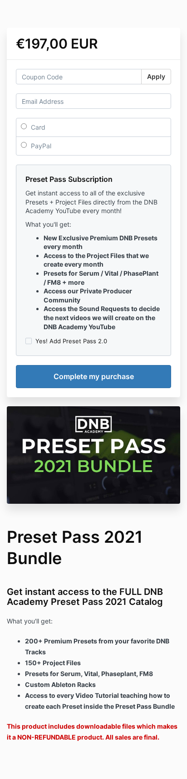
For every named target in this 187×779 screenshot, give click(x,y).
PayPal (40, 146)
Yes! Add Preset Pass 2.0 (71, 341)
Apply (156, 76)
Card (37, 127)
